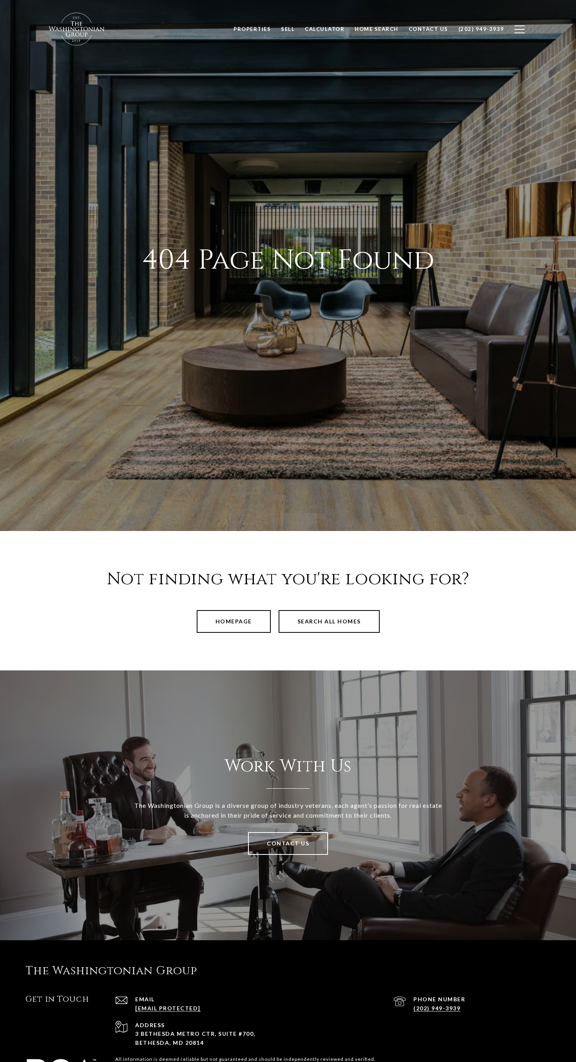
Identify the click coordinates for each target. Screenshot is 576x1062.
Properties (252, 29)
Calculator (324, 29)
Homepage (234, 621)
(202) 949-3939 (436, 1008)
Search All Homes (329, 621)
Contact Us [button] (288, 843)
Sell (288, 29)
